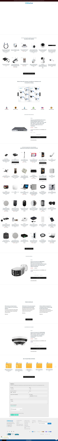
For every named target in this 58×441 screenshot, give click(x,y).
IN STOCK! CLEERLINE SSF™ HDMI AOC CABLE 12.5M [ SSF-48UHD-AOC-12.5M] (42, 193)
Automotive (21, 5)
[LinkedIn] (13, 431)
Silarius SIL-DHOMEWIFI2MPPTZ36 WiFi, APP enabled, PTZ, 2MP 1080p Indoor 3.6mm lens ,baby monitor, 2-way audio (43, 65)
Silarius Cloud (47, 5)
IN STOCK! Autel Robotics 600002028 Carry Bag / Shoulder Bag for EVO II (6, 241)
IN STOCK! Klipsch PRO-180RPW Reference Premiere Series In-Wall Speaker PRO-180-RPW (43, 161)
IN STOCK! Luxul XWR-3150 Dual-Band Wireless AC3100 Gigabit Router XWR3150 (52, 241)
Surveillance (4, 5)
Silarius (32, 118)
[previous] (2, 367)
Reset (16, 414)
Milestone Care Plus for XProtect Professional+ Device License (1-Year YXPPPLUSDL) (9, 370)
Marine (18, 5)
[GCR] (1, 437)
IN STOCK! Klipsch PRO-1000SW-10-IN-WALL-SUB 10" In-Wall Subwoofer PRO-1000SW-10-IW (43, 177)
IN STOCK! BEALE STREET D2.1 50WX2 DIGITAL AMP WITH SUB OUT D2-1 (24, 241)
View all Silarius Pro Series (29, 73)
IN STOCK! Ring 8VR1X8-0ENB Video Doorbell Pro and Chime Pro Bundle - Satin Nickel (33, 241)
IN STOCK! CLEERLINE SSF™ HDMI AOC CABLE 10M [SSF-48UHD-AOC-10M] (42, 241)
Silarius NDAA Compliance (20, 425)
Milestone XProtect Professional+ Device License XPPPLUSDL (29, 370)
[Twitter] (33, 132)
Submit (12, 414)
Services (42, 5)
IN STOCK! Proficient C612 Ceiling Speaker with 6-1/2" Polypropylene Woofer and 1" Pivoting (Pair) (34, 209)
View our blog (29, 319)
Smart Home (32, 5)
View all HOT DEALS (29, 248)
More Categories (37, 5)
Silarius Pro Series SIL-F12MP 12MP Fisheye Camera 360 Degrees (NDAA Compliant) (43, 50)
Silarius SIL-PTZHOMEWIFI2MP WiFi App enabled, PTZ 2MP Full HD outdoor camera (33, 65)
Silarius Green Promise (27, 428)
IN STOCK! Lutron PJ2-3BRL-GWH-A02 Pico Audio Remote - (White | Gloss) (43, 225)
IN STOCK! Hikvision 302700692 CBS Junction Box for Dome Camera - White (24, 225)
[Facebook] (32, 132)
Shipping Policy (26, 425)
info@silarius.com (9, 425)
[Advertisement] (29, 293)
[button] (29, 440)
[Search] (53, 3)
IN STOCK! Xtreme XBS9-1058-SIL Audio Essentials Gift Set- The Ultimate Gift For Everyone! (34, 161)
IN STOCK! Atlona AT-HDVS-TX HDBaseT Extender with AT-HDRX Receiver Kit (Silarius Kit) (34, 225)
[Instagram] (9, 431)
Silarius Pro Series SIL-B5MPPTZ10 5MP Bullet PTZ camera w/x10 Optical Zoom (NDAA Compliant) (52, 65)
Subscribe (49, 423)
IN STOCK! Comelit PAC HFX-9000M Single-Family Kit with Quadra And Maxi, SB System (15, 225)
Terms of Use (26, 424)
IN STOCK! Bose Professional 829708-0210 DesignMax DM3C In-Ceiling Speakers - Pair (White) (15, 241)
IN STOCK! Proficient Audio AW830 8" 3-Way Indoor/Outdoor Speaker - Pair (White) (15, 177)
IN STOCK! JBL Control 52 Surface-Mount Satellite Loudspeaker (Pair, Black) (52, 209)
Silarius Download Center (20, 424)
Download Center (52, 5)
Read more (6, 314)
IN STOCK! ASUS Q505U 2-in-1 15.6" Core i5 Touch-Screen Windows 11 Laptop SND (24, 193)
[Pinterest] (34, 132)
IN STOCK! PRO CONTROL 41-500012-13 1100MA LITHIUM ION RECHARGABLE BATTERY (6, 161)
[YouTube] (11, 431)
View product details (33, 139)
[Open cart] (55, 3)
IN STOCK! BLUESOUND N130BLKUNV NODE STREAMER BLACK (33, 177)
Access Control (27, 5)
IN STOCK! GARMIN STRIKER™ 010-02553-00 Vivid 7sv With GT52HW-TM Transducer (6, 193)
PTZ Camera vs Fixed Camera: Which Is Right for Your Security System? (11, 307)
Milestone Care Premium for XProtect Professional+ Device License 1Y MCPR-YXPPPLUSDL (19, 370)
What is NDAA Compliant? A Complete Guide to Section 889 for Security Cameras (46, 307)
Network (9, 5)
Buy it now (38, 137)
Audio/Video (13, 5)
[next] (55, 367)
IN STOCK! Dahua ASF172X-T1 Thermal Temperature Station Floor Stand (24, 161)
